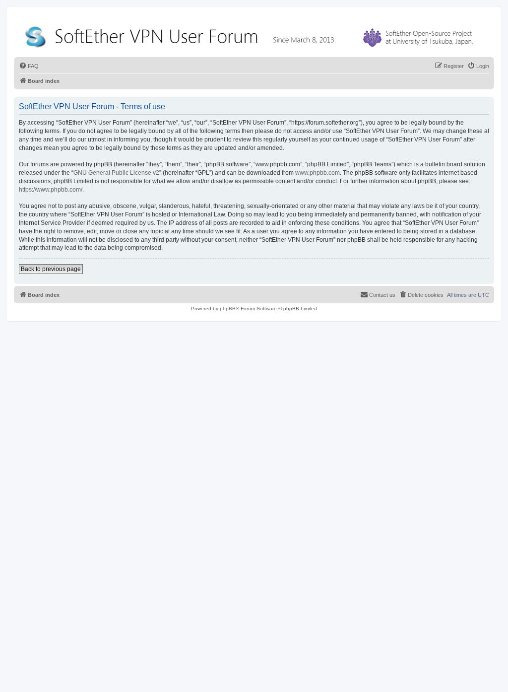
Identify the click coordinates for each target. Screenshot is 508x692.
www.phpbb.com (317, 172)
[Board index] (251, 34)
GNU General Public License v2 (116, 172)
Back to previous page (51, 269)
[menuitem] (29, 66)
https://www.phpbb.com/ (50, 189)
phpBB (228, 308)
